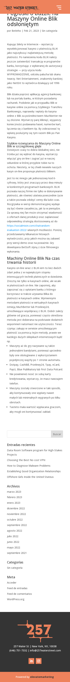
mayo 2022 (13, 547)
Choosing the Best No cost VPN (26, 460)
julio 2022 (12, 536)
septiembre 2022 (17, 525)
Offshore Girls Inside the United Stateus (30, 477)
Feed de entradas (17, 588)
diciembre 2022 (16, 508)
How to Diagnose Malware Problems (28, 465)
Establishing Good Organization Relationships (34, 471)
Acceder (11, 582)
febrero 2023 (14, 497)
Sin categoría (49, 30)
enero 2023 (13, 502)
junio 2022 (13, 542)
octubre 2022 (15, 519)
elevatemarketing (42, 677)
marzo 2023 (14, 491)
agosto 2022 (14, 530)
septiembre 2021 (17, 553)
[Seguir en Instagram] (38, 661)
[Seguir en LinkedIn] (31, 661)
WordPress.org (15, 599)
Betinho (16, 30)
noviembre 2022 (16, 514)
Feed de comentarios (19, 593)
